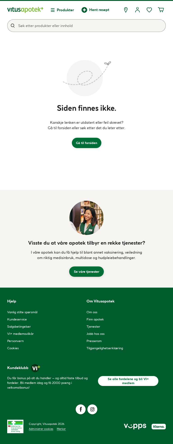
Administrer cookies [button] (41, 428)
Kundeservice (17, 319)
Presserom (94, 341)
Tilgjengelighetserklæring (104, 348)
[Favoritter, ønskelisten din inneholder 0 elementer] (149, 10)
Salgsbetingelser (19, 327)
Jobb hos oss (95, 334)
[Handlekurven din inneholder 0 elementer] (161, 10)
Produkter (65, 10)
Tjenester (93, 327)
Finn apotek (95, 319)
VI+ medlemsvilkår (20, 334)
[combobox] (86, 25)
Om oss (91, 312)
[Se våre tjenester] (86, 218)
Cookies (13, 348)
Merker (61, 428)
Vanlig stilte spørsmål (22, 312)
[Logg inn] (137, 10)
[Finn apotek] (126, 10)
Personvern (15, 341)
